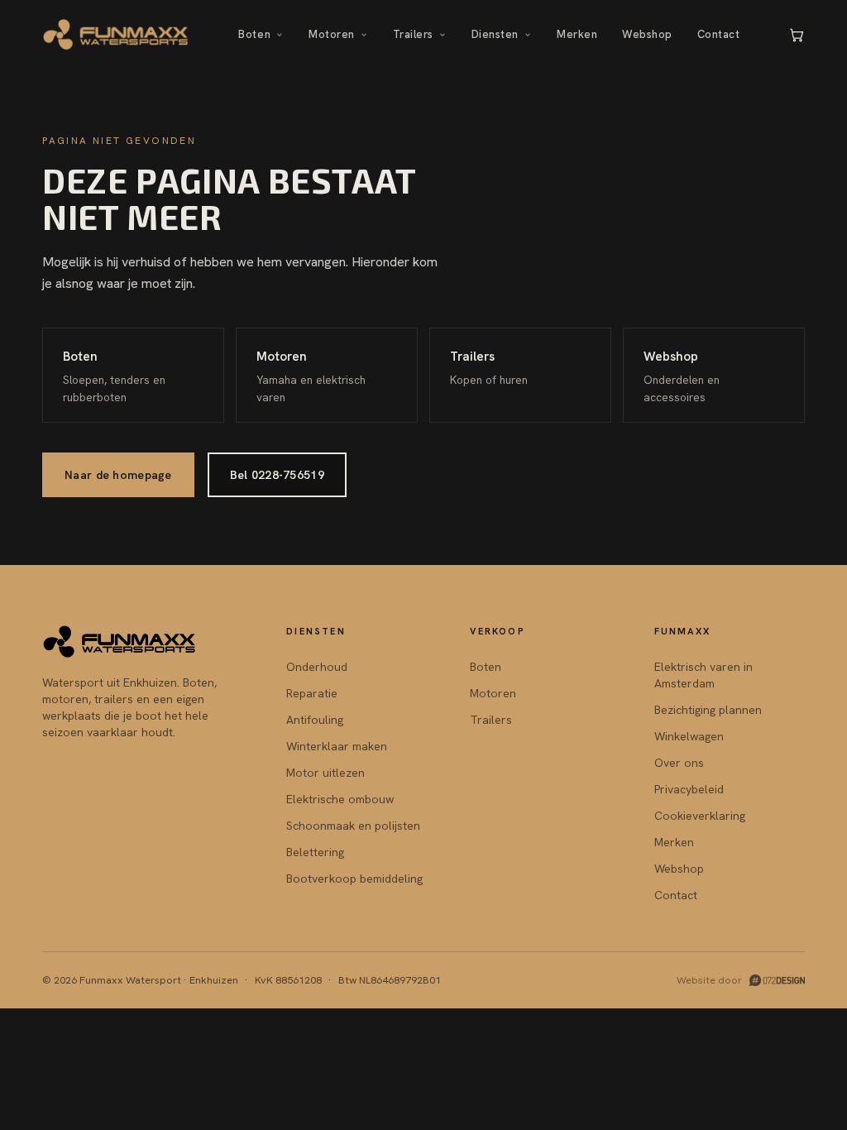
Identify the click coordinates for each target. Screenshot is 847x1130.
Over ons (679, 762)
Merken (577, 34)
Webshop (647, 34)
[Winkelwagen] (796, 34)
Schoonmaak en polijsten (353, 825)
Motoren (332, 34)
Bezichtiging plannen (708, 709)
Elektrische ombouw (340, 799)
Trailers (413, 34)
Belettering (315, 852)
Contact (718, 34)
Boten (254, 34)
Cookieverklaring (699, 815)
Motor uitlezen (325, 772)
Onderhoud (316, 666)
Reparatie (311, 693)
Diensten (495, 34)
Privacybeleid (689, 789)
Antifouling (314, 719)
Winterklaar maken (336, 746)
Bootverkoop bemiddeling (354, 878)
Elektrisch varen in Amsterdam (703, 675)
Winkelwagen (689, 736)
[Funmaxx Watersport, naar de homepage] (116, 34)
